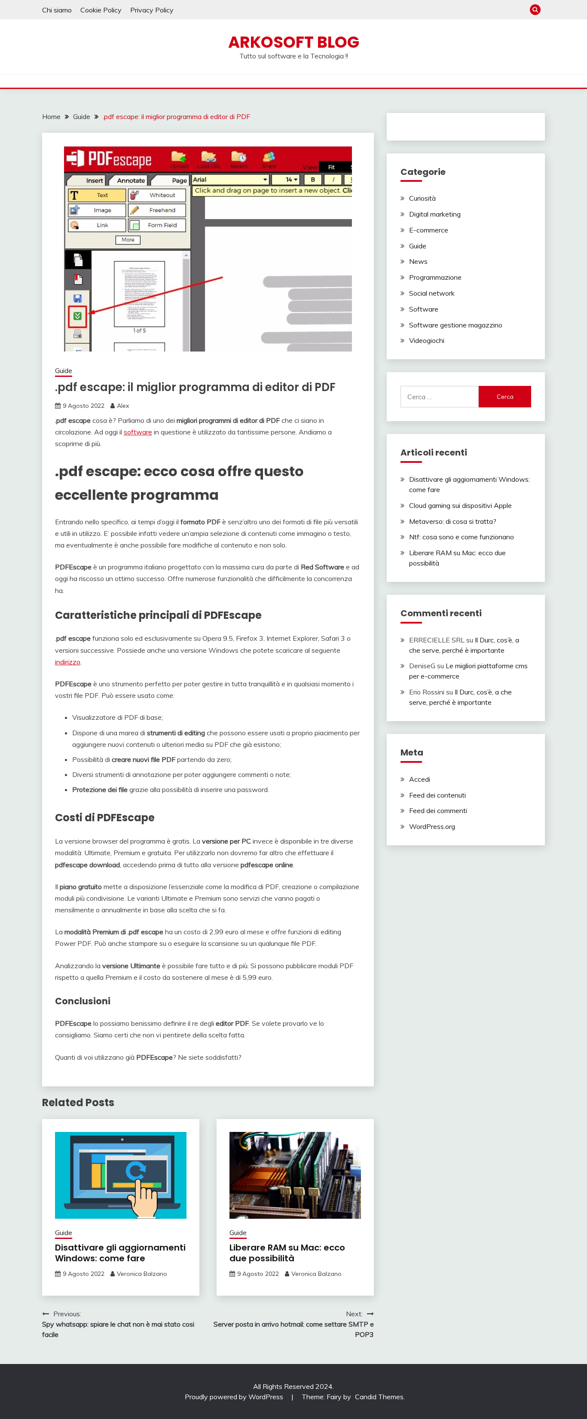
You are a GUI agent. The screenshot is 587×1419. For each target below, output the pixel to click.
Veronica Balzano (142, 1274)
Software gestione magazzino (455, 325)
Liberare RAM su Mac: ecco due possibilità (287, 1253)
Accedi (419, 779)
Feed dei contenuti (437, 795)
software (138, 432)
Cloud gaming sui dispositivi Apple (460, 505)
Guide (63, 371)
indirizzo (67, 662)
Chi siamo (57, 10)
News (418, 261)
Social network (432, 293)
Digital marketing (435, 214)
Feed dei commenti (438, 810)
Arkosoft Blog (293, 42)
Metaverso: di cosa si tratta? (452, 521)
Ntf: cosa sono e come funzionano (461, 536)
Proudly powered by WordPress (235, 1396)
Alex (123, 406)
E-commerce (428, 230)
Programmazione (435, 277)
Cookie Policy (101, 10)
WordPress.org (432, 826)
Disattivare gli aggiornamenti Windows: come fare (120, 1253)
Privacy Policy (152, 10)
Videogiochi (426, 340)
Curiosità (422, 198)
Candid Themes (379, 1396)
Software (423, 309)
